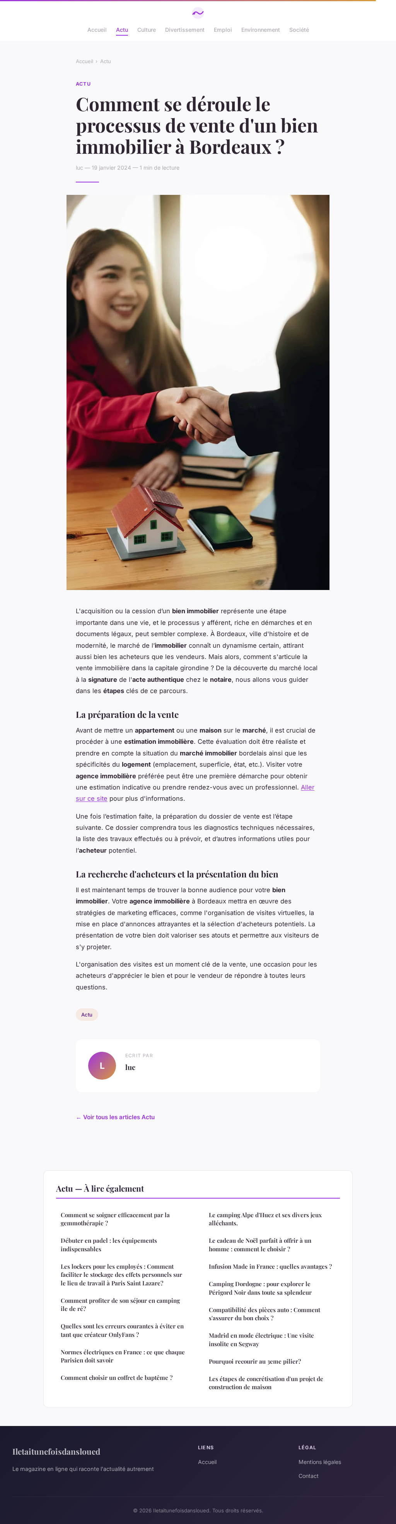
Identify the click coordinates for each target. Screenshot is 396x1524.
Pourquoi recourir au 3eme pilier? (255, 1361)
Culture (146, 29)
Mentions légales (320, 1462)
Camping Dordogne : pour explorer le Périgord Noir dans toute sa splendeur (260, 1288)
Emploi (223, 29)
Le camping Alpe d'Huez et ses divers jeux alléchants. (265, 1219)
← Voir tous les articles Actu (115, 1117)
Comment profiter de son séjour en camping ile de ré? (120, 1304)
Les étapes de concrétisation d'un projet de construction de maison (266, 1383)
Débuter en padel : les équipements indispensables (109, 1244)
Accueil (97, 29)
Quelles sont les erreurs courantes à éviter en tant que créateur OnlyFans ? (122, 1330)
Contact (309, 1475)
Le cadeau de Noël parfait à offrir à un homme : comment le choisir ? (260, 1244)
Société (299, 29)
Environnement (260, 29)
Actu (122, 29)
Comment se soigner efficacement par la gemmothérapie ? (115, 1219)
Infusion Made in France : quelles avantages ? (270, 1266)
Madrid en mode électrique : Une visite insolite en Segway (261, 1339)
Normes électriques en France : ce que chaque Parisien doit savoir (123, 1356)
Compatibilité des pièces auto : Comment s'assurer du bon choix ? (264, 1314)
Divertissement (185, 29)
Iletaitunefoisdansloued (56, 1451)
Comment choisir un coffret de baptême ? (116, 1377)
